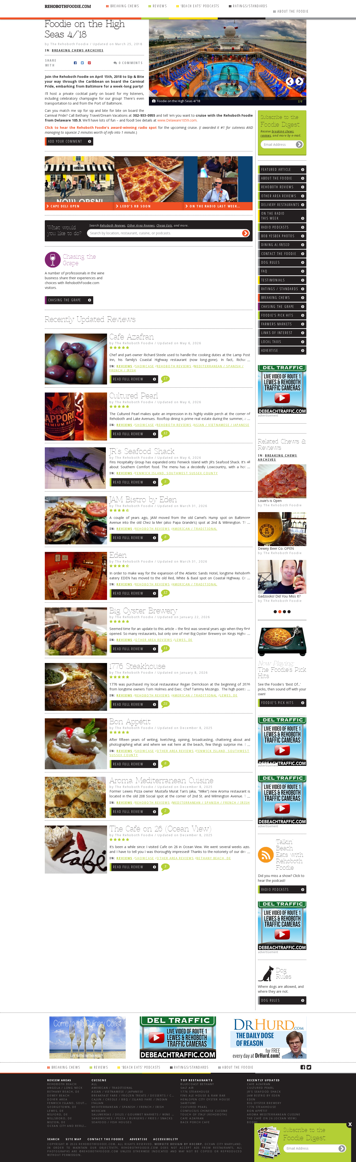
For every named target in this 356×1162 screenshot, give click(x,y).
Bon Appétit (130, 721)
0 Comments (130, 62)
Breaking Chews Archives (78, 50)
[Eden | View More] (75, 577)
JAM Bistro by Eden (143, 499)
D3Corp (195, 1144)
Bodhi (252, 1122)
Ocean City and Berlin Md (70, 1126)
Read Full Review (128, 379)
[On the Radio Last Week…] (149, 179)
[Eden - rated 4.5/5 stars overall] (179, 567)
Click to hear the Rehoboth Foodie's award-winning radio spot (101, 127)
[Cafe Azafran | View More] (75, 360)
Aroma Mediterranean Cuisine (161, 780)
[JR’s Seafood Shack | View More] (75, 470)
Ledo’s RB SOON (65, 206)
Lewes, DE (184, 640)
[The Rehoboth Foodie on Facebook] (303, 1067)
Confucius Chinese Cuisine (204, 1111)
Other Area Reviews (141, 225)
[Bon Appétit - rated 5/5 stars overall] (179, 733)
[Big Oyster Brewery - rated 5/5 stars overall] (179, 622)
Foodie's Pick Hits (277, 702)
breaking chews (283, 131)
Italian (97, 1103)
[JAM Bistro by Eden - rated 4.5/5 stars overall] (179, 511)
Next (300, 79)
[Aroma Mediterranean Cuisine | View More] (75, 799)
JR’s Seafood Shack (142, 451)
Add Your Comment (65, 141)
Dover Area (57, 1099)
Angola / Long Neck (65, 1087)
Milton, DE (56, 1122)
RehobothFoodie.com (97, 1144)
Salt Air (187, 1087)
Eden (118, 555)
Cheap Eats (164, 225)
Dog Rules (270, 1000)
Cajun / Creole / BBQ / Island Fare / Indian (130, 1099)
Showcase (144, 366)
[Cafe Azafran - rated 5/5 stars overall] (179, 348)
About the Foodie (293, 11)
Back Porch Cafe (195, 1122)
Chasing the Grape (64, 300)
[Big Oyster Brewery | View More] (75, 632)
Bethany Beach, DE (213, 858)
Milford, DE (57, 1114)
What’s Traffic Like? (209, 206)
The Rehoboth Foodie (282, 505)
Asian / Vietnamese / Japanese (221, 425)
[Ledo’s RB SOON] (79, 179)
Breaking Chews (124, 6)
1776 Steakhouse (137, 666)
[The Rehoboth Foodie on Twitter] (309, 1067)
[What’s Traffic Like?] (218, 179)
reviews (266, 135)
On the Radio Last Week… (145, 206)
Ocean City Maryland (223, 1144)
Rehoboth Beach (62, 1084)
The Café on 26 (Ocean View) (160, 828)
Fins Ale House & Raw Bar (203, 1095)
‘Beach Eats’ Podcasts (200, 6)
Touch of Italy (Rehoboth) (203, 1114)
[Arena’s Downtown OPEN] (282, 481)
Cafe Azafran (131, 336)
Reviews (160, 6)
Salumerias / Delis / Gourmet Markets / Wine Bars (136, 1114)
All (94, 1084)
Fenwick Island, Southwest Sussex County (176, 473)
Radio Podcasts (275, 889)
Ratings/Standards (250, 6)
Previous (290, 79)
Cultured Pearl (133, 395)
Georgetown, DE (62, 1107)
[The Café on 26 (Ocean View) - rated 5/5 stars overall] (179, 840)
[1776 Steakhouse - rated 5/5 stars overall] (179, 678)
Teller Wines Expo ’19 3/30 (278, 596)
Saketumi (188, 1103)
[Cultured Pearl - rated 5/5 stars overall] (179, 407)
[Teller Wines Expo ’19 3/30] (282, 577)
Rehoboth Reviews (112, 225)
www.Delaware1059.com (177, 120)
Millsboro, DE (59, 1118)
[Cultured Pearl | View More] (75, 418)
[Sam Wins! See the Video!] (282, 529)
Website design (169, 1144)
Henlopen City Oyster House (205, 1099)
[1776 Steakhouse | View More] (75, 688)
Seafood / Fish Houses (112, 1122)
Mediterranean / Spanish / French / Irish (211, 802)
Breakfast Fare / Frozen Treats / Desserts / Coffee (136, 1095)
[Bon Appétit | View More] (75, 745)
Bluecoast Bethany (197, 1084)
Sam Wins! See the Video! (277, 548)
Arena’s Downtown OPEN (278, 500)
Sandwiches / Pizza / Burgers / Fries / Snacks (132, 1118)
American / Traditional (194, 529)
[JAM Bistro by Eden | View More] (75, 521)
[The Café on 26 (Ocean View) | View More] (75, 851)
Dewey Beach (58, 1095)
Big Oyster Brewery (143, 610)
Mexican (99, 1111)
